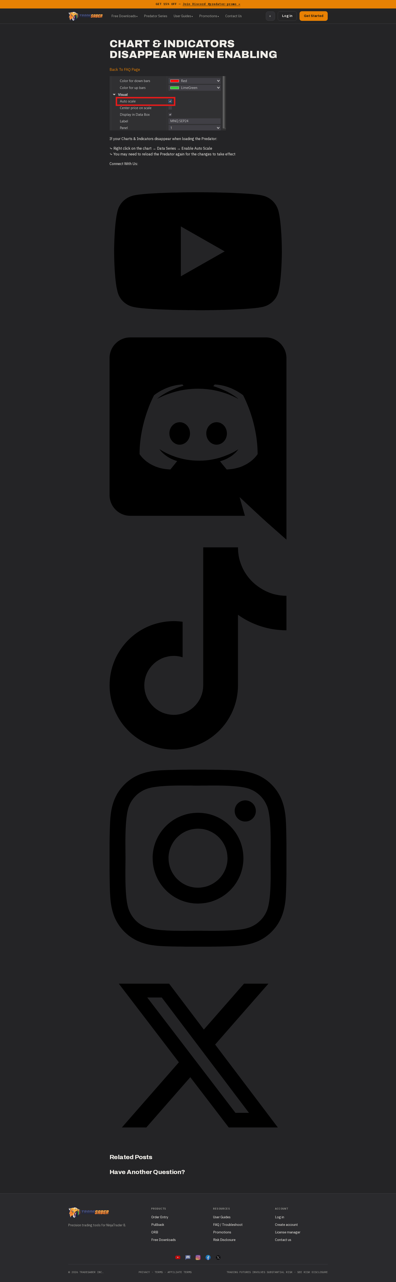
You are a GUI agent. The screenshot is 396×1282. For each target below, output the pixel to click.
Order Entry (159, 1217)
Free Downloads (123, 16)
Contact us (283, 1240)
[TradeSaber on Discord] (187, 1257)
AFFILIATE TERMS (180, 1272)
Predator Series (155, 16)
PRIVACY (144, 1272)
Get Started (313, 16)
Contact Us (233, 16)
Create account (286, 1224)
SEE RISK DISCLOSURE (312, 1272)
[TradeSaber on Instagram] (198, 1257)
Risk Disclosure (224, 1240)
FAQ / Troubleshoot (228, 1224)
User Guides (182, 16)
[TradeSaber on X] (218, 1257)
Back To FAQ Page (125, 69)
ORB (154, 1232)
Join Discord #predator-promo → (211, 4)
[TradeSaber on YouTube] (177, 1257)
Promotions (208, 16)
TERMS (159, 1272)
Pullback (157, 1224)
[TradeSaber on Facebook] (208, 1257)
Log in (287, 16)
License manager (287, 1232)
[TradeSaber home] (85, 16)
